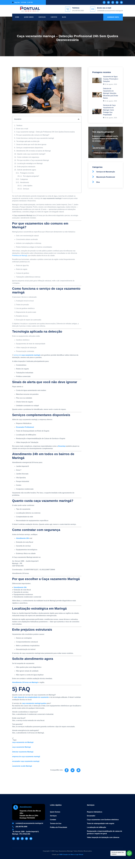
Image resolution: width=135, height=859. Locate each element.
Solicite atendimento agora (26, 170)
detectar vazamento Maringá (22, 752)
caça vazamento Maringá (21, 747)
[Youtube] (121, 2)
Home (17, 17)
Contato (54, 17)
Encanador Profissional (25, 427)
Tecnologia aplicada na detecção (27, 141)
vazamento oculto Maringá (22, 766)
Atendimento (24, 182)
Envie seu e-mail (104, 8)
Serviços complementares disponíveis (29, 147)
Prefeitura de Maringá (19, 255)
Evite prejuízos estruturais (26, 166)
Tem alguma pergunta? (31, 176)
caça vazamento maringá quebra (34, 703)
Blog (64, 17)
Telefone (75, 8)
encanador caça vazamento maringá (25, 761)
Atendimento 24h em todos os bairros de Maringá (33, 151)
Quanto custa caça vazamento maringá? (31, 154)
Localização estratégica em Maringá (29, 163)
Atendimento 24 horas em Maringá (25, 682)
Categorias (24, 179)
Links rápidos (27, 185)
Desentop (62, 446)
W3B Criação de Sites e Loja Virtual (71, 854)
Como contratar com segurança (28, 157)
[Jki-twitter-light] (108, 2)
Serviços (42, 17)
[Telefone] (67, 9)
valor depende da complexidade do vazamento (31, 697)
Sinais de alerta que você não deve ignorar (31, 144)
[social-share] (67, 770)
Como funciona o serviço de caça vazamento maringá (35, 138)
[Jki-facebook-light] (104, 2)
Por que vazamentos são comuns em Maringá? (32, 135)
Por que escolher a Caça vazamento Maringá (33, 160)
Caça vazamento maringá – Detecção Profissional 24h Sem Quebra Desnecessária (45, 132)
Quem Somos (29, 17)
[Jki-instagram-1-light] (112, 2)
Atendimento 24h (22, 538)
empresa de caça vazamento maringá (26, 756)
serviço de (27, 355)
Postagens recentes (27, 173)
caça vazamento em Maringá (22, 742)
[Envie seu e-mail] (92, 9)
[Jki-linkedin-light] (117, 2)
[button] (78, 119)
